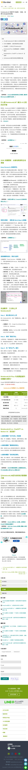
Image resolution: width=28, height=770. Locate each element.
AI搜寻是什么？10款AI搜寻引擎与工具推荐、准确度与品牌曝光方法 (14, 636)
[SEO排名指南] (18, 2)
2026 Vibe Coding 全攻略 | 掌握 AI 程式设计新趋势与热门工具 (13, 573)
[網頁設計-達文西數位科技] (6, 2)
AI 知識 (10, 6)
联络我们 (5, 736)
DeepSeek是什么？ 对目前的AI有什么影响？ (13, 605)
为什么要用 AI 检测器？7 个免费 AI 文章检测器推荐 (14, 613)
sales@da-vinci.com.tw (16, 762)
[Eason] (14, 549)
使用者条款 (24, 767)
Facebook (2, 19)
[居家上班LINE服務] (11, 749)
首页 (2, 6)
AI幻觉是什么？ (11, 140)
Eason (12, 16)
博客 (5, 6)
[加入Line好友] (14, 702)
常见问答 (5, 728)
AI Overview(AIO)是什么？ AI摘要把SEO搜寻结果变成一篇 (15, 568)
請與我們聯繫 (13, 694)
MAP (16, 754)
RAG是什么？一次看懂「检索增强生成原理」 (13, 640)
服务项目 (5, 714)
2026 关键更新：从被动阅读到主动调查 (13, 43)
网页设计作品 (6, 717)
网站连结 (6, 121)
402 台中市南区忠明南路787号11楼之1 (14, 757)
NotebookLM (17, 651)
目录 (3, 38)
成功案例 (5, 725)
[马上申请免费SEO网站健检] (14, 539)
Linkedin (7, 19)
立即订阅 (5, 678)
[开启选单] (26, 2)
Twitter (4, 19)
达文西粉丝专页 (12, 754)
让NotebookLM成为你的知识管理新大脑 (13, 58)
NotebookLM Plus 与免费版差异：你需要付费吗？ (14, 50)
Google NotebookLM (6, 651)
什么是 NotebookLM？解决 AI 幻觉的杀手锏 (14, 41)
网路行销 (4, 593)
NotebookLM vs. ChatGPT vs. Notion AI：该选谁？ (14, 54)
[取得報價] (25, 760)
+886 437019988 (15, 746)
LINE (19, 754)
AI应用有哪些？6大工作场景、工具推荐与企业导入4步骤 (14, 627)
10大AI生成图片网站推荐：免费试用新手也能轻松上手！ (14, 601)
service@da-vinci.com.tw (16, 764)
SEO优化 (4, 581)
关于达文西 (5, 710)
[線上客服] (25, 767)
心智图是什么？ (11, 237)
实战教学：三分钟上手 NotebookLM (12, 46)
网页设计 (4, 585)
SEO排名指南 (6, 721)
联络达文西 (9, 754)
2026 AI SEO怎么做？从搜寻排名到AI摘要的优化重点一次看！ (14, 618)
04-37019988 (9, 759)
